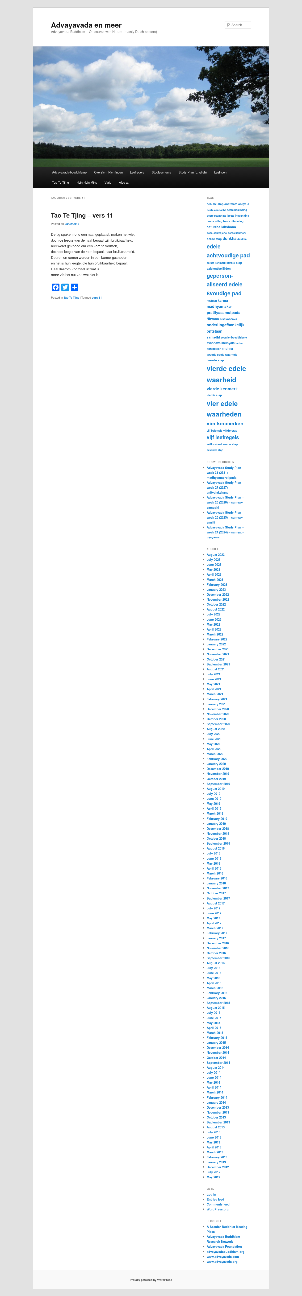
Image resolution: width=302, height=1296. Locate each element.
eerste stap (234, 262)
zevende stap (215, 450)
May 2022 (213, 624)
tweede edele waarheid (222, 354)
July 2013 (213, 1132)
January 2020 (216, 763)
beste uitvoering (233, 221)
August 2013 (216, 1127)
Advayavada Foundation (224, 1246)
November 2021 (218, 654)
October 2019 (216, 778)
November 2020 (218, 714)
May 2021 (213, 684)
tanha (239, 343)
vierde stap (214, 395)
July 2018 (213, 853)
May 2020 (213, 744)
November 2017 (218, 888)
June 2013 (214, 1137)
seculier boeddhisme (234, 337)
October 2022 (216, 604)
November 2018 (218, 833)
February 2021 (217, 699)
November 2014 (218, 1052)
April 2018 (214, 868)
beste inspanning (238, 215)
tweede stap (215, 360)
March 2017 (215, 928)
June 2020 (214, 739)
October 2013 (216, 1117)
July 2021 (213, 674)
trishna (227, 348)
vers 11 (97, 297)
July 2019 (213, 793)
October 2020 (216, 719)
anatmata (230, 204)
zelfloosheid (214, 444)
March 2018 (215, 873)
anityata (243, 204)
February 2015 (217, 1037)
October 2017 (216, 893)
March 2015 (215, 1032)
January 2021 (216, 704)
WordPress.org (218, 1209)
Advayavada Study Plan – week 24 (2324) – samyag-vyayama (225, 532)
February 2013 (217, 1157)
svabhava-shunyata (221, 343)
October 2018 (216, 838)
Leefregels (137, 172)
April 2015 (214, 1027)
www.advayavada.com (223, 1256)
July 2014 (213, 1072)
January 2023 (216, 589)
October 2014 (216, 1057)
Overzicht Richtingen (108, 172)
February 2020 (217, 758)
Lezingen (220, 172)
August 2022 (216, 609)
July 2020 (213, 733)
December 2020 (218, 709)
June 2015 (214, 1017)
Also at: (124, 182)
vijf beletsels (214, 430)
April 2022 (214, 629)
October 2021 (216, 659)
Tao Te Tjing (60, 182)
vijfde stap (230, 430)
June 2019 (214, 798)
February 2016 (217, 993)
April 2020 (214, 749)
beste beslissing (237, 210)
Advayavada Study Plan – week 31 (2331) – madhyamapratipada (225, 472)
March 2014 (215, 1092)
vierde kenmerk (222, 389)
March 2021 (215, 694)
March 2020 (215, 753)
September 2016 (218, 958)
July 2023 (213, 559)
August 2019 (216, 788)
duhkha (229, 238)
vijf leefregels (223, 437)
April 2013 (214, 1147)
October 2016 (216, 953)
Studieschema (161, 172)
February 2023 (217, 584)
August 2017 (216, 903)
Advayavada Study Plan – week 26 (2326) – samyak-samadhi (225, 502)
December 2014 (218, 1047)
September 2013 (218, 1122)
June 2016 (214, 972)
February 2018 (217, 878)
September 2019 (218, 783)
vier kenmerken (225, 423)
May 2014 (213, 1082)
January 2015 (216, 1042)
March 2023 (215, 579)
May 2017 (213, 918)
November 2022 (218, 599)
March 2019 (215, 813)
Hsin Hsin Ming (86, 182)
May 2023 (213, 569)
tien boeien (214, 349)
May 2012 (213, 1177)
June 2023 (214, 564)
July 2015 (213, 1012)
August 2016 (216, 963)
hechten (212, 301)
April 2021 (214, 689)
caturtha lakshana (221, 226)
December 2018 (218, 828)
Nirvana (213, 318)
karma (223, 300)
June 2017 (214, 913)
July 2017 (213, 908)
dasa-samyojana (217, 233)
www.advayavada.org (222, 1261)
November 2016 (218, 948)
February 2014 (217, 1097)
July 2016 (213, 968)
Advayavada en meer (86, 25)
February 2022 (217, 639)
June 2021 (214, 679)
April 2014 (214, 1087)
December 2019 (218, 768)
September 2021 (218, 664)
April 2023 (214, 574)
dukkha (242, 239)
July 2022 (213, 614)
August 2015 (216, 1007)
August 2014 (216, 1067)
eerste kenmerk (216, 262)
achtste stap (215, 204)
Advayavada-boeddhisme (69, 172)
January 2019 (216, 823)
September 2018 (218, 843)
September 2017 (218, 898)
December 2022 (218, 594)
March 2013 (215, 1152)
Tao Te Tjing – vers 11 (82, 215)
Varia (108, 182)
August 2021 (216, 669)
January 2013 (216, 1162)
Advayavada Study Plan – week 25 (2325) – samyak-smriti (225, 517)
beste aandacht (216, 210)
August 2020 (216, 728)
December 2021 (218, 649)
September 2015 (218, 1002)
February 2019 (217, 818)
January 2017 (216, 938)
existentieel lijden (219, 268)
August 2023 (216, 554)
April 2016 (214, 983)
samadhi (213, 337)
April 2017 (214, 923)
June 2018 (214, 858)
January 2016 (216, 997)
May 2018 (213, 863)
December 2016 (218, 943)
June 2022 (214, 619)
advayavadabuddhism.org (225, 1251)
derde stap (214, 239)
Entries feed (215, 1199)
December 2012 (218, 1167)
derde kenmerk (237, 233)
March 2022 (215, 634)
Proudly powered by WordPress (151, 1280)
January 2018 (216, 883)
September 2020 (218, 724)
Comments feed (218, 1204)
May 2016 (213, 978)
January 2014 (216, 1102)
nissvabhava (228, 319)
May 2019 (213, 803)
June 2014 (214, 1077)
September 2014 (218, 1062)
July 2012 (213, 1172)
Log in (211, 1194)
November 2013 (218, 1112)
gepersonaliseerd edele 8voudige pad (225, 284)
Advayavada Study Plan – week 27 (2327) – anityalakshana (225, 487)
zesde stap (230, 444)
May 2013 (213, 1142)
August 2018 (216, 848)
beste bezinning (216, 215)
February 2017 (217, 933)
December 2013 (218, 1107)
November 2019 (218, 773)
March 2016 (215, 988)
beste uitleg (214, 221)
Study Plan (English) (193, 172)
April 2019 (214, 808)
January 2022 (216, 644)
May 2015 (213, 1022)
